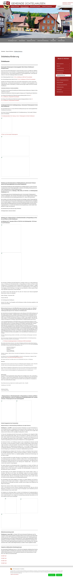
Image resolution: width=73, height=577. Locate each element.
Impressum (65, 2)
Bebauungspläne (60, 63)
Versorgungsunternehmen (62, 84)
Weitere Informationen (14, 574)
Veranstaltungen (61, 41)
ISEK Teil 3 (4, 560)
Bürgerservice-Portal (31, 41)
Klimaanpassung (60, 70)
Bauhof (58, 77)
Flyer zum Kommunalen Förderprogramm (10, 134)
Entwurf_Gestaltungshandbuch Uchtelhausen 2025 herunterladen (18, 341)
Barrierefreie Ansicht (67, 4)
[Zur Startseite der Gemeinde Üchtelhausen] (5, 6)
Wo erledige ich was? (12, 41)
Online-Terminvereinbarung (42, 41)
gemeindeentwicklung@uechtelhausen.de (15, 357)
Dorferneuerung (60, 73)
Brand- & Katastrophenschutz (62, 80)
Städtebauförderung (61, 75)
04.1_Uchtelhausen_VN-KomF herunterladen (27, 79)
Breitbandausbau (60, 87)
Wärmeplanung (60, 91)
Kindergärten (53, 41)
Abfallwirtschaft (60, 82)
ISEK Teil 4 (4, 563)
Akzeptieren (52, 575)
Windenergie (59, 89)
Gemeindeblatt (22, 41)
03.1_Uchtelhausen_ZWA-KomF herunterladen (23, 77)
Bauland (58, 66)
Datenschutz (70, 2)
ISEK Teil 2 (4, 558)
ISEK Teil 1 (4, 555)
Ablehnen (59, 575)
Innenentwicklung (60, 68)
